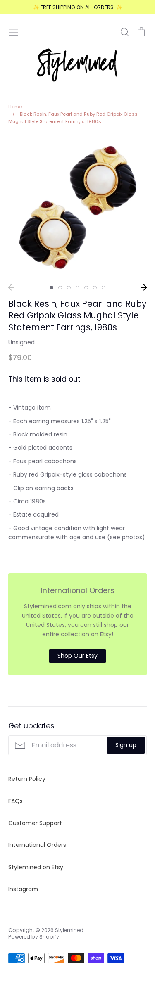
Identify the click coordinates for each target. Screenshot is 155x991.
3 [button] (69, 287)
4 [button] (77, 287)
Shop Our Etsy (77, 656)
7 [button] (103, 287)
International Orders (37, 845)
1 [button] (51, 287)
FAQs (15, 801)
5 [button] (86, 287)
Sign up (125, 745)
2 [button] (60, 287)
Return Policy (26, 779)
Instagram (23, 889)
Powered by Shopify (33, 936)
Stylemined (69, 930)
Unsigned (21, 342)
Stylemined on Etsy (35, 867)
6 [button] (95, 287)
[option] (77, 207)
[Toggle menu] (13, 31)
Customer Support (35, 823)
